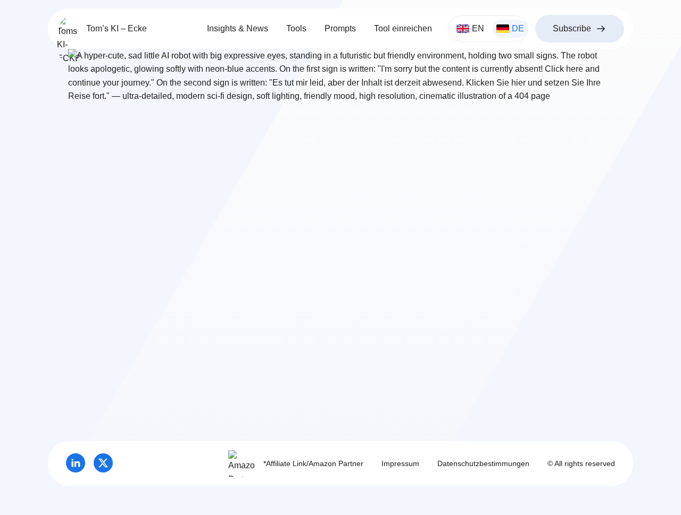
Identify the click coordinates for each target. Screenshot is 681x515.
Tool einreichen (403, 28)
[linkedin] (75, 462)
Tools (296, 28)
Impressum (400, 463)
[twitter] (103, 462)
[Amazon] (241, 463)
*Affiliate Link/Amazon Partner (313, 463)
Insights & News (237, 28)
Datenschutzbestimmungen (483, 463)
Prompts (340, 28)
